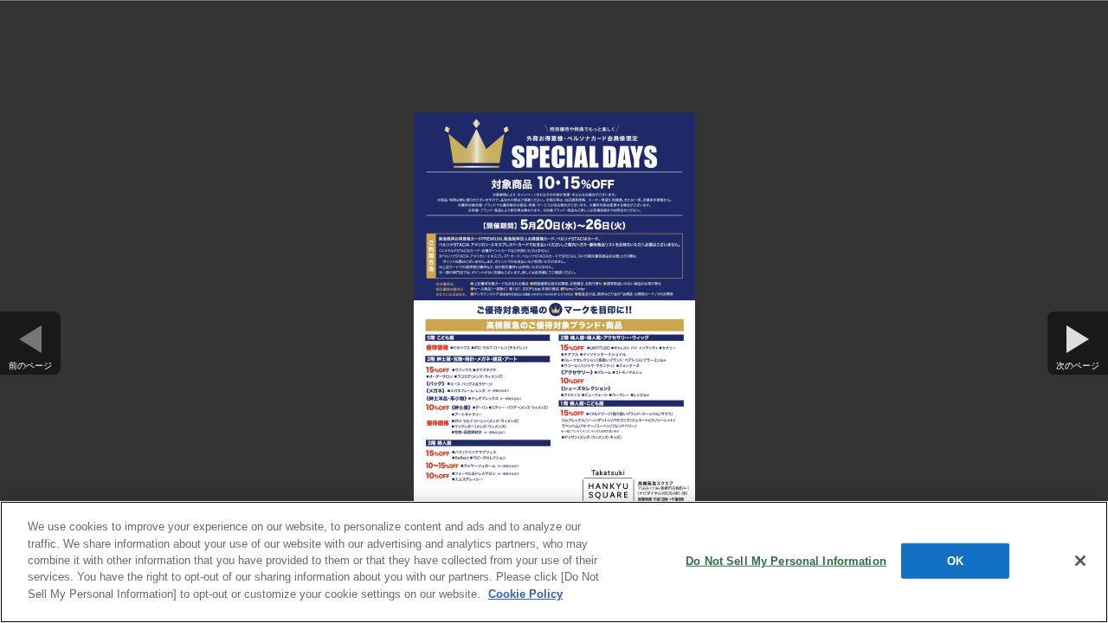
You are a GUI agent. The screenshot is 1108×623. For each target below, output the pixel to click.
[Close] (1080, 561)
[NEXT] (1078, 332)
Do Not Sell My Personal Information (786, 560)
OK (955, 560)
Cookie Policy (525, 594)
